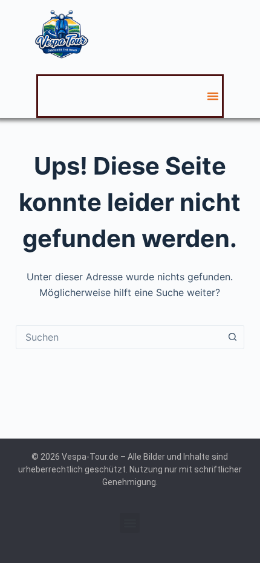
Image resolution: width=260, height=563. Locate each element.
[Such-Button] (232, 337)
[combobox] (118, 337)
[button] (213, 96)
